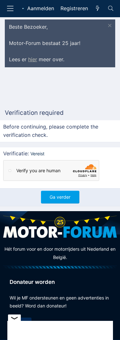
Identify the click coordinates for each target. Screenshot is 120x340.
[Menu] (10, 8)
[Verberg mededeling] (109, 26)
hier (32, 59)
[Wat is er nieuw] (97, 8)
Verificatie (15, 153)
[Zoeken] (110, 8)
